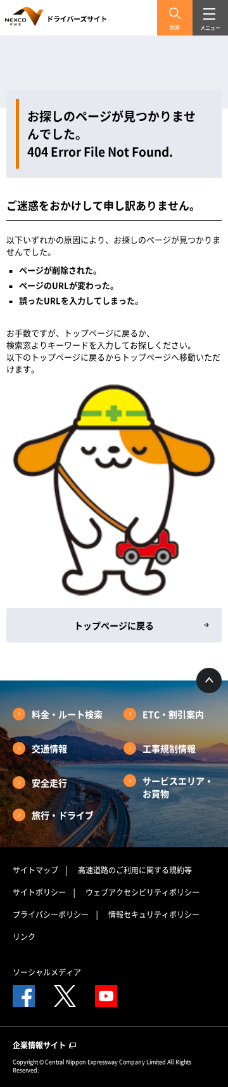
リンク (24, 936)
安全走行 (49, 782)
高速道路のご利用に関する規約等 (135, 870)
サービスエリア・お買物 (177, 787)
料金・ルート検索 (67, 714)
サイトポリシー (39, 892)
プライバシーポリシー (51, 914)
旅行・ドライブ (63, 815)
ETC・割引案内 (173, 714)
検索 (175, 27)
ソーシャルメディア (47, 972)
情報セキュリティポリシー (154, 914)
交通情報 (49, 748)
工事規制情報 (169, 748)
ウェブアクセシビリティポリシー (143, 892)
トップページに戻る (114, 625)
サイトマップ (35, 870)
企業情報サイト (40, 1045)
